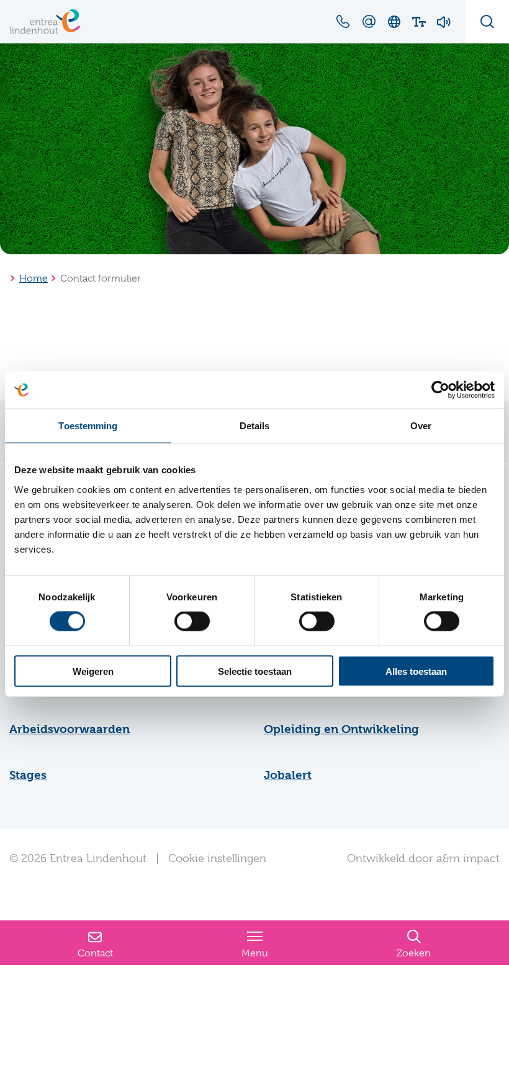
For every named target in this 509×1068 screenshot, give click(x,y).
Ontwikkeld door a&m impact (423, 858)
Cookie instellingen (217, 858)
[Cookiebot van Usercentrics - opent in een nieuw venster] (440, 390)
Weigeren (93, 670)
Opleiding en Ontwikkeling (341, 729)
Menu (254, 953)
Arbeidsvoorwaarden (69, 729)
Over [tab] (420, 426)
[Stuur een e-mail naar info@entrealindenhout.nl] (369, 21)
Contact (95, 953)
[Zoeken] (487, 21)
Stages (28, 775)
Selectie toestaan (255, 670)
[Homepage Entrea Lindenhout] (45, 21)
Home (33, 278)
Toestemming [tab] (87, 426)
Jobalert (288, 775)
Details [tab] (255, 426)
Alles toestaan (416, 670)
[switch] (192, 621)
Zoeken (414, 953)
